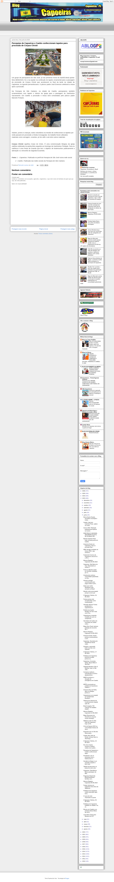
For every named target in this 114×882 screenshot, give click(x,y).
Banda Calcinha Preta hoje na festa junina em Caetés (90, 540)
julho (85, 512)
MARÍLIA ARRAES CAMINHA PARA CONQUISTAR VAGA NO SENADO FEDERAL (94, 371)
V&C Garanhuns (87, 389)
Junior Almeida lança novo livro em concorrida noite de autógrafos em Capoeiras (95, 232)
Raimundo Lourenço (88, 167)
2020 (84, 837)
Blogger (67, 878)
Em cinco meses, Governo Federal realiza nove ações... (89, 746)
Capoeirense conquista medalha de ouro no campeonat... (89, 617)
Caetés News (86, 424)
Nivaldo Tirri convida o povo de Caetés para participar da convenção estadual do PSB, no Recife (94, 270)
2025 (84, 493)
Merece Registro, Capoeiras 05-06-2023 (90, 782)
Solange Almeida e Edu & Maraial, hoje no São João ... (90, 668)
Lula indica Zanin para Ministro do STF (89, 815)
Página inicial (43, 229)
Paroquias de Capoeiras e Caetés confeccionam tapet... (90, 752)
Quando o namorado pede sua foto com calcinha (89, 648)
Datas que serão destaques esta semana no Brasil (89, 587)
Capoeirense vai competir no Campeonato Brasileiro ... (90, 696)
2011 (83, 858)
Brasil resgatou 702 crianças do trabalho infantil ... (89, 707)
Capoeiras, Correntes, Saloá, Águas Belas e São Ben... (90, 662)
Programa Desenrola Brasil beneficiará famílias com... (89, 777)
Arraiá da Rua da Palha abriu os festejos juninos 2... (90, 691)
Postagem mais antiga (68, 229)
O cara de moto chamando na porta (89, 796)
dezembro (87, 500)
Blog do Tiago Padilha (89, 339)
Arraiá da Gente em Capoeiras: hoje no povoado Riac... (89, 545)
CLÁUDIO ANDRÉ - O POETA (90, 399)
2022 (84, 832)
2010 (84, 861)
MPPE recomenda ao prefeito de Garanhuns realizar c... (90, 686)
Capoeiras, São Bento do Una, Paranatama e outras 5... (90, 566)
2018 (84, 841)
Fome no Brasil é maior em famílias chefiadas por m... (90, 571)
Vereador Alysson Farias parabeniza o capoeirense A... (90, 606)
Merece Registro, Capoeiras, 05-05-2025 (94, 213)
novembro (87, 502)
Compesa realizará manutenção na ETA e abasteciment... (90, 673)
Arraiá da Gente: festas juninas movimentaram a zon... (90, 637)
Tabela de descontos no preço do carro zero (90, 767)
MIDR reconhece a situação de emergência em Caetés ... (90, 680)
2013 (84, 854)
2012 (84, 856)
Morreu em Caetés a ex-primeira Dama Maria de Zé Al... (90, 811)
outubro (86, 505)
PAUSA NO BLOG (94, 432)
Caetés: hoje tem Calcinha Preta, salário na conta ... (90, 524)
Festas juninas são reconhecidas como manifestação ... (89, 600)
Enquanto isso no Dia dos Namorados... (90, 732)
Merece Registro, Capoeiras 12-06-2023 (90, 712)
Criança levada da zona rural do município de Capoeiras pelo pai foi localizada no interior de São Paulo (94, 206)
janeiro (86, 829)
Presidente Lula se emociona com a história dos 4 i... (88, 757)
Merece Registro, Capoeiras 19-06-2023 (90, 632)
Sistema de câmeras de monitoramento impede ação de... (90, 702)
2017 (84, 844)
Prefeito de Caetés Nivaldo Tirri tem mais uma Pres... (90, 611)
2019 (84, 839)
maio (85, 819)
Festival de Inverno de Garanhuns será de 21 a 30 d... (90, 556)
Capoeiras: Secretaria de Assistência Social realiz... (90, 642)
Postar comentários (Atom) (45, 233)
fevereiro (86, 826)
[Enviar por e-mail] (41, 165)
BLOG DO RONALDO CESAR (90, 431)
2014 (84, 851)
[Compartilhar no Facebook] (46, 165)
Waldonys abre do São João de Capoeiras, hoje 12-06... (89, 722)
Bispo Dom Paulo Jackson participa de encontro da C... (90, 628)
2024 (84, 496)
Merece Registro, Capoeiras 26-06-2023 (90, 561)
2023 (84, 498)
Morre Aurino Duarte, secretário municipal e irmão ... (90, 518)
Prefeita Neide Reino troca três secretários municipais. (94, 222)
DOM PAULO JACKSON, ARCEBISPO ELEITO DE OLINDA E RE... (90, 535)
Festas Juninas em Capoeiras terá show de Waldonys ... (90, 787)
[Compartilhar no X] (44, 165)
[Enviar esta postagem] (37, 165)
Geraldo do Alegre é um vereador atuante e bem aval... (90, 762)
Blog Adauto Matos (88, 442)
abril (85, 821)
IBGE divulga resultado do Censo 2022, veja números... (90, 551)
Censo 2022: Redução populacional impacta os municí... (90, 529)
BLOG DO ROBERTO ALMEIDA (91, 366)
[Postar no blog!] (42, 165)
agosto (86, 510)
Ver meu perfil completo (87, 176)
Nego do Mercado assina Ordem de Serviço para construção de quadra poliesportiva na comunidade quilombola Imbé (91, 279)
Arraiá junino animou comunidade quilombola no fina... (90, 576)
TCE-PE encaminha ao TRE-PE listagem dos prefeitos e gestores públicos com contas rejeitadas (94, 252)
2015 (84, 849)
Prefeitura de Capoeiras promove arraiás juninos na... (90, 657)
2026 (84, 491)
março (86, 824)
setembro (87, 507)
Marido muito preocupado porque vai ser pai (90, 592)
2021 (84, 834)
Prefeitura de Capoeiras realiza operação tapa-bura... (90, 792)
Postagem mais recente (19, 229)
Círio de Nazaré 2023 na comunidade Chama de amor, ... (90, 727)
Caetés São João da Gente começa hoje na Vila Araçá (90, 737)
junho (85, 515)
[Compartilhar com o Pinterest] (47, 165)
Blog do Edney (86, 352)
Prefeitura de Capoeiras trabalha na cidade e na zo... (90, 805)
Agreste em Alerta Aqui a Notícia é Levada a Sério (89, 411)
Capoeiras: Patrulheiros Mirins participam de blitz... (90, 772)
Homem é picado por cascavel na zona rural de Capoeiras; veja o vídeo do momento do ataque (95, 197)
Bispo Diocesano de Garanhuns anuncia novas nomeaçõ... (89, 717)
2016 (84, 846)
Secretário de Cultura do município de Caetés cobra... (90, 622)
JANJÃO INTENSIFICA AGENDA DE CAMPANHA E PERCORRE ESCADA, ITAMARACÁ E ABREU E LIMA (91, 358)
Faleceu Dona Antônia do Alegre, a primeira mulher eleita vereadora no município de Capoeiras (95, 260)
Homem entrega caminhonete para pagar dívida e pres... (90, 582)
